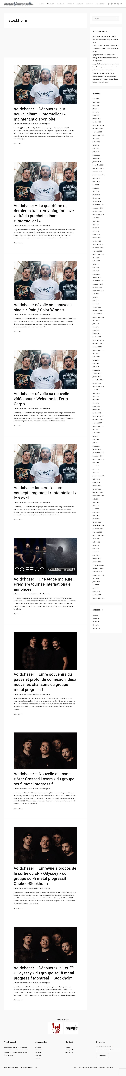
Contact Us (69, 1052)
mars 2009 (96, 482)
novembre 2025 (98, 129)
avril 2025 (96, 152)
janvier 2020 (97, 337)
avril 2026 (96, 112)
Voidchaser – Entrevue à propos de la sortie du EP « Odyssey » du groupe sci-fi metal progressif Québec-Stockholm (45, 876)
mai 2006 (96, 548)
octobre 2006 (97, 532)
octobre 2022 (97, 251)
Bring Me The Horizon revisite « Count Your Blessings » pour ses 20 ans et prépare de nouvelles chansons (106, 67)
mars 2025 (96, 155)
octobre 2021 (97, 287)
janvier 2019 (97, 377)
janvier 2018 (97, 413)
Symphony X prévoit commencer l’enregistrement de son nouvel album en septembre (105, 58)
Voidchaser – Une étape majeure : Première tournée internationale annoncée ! (44, 584)
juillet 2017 (96, 433)
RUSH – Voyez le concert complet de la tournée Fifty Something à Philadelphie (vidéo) (106, 48)
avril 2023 (96, 231)
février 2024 (97, 198)
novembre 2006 (98, 529)
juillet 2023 (96, 221)
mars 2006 (96, 555)
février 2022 (97, 277)
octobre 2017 (97, 423)
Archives (37, 1058)
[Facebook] (112, 4)
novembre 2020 (98, 310)
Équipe (67, 1047)
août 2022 (96, 257)
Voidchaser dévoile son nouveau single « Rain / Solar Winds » (43, 307)
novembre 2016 (98, 456)
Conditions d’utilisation (105, 1067)
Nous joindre (100, 4)
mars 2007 (96, 519)
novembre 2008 (98, 492)
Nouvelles (50, 4)
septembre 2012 (98, 476)
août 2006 (96, 539)
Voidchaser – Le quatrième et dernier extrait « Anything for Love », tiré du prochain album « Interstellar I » (44, 213)
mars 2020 (96, 330)
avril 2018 (96, 403)
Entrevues (70, 4)
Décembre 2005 (98, 565)
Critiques (80, 4)
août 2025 (96, 138)
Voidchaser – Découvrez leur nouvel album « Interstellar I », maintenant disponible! (40, 114)
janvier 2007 (97, 522)
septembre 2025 (98, 135)
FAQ (75, 1067)
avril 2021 (96, 304)
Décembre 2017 (98, 416)
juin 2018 (96, 396)
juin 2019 (96, 360)
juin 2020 (96, 324)
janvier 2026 (97, 122)
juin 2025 (96, 145)
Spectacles (60, 4)
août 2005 (96, 578)
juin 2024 (96, 185)
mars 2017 (96, 446)
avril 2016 (96, 466)
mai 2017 (96, 439)
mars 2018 (96, 406)
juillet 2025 (96, 142)
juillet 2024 (96, 181)
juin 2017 (96, 436)
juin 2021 (96, 297)
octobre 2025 (97, 132)
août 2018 (96, 390)
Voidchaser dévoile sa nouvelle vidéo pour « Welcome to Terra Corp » (41, 399)
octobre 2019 (97, 347)
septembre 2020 (98, 317)
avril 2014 (96, 469)
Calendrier (89, 4)
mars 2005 (96, 591)
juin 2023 (96, 224)
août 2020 (96, 320)
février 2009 (97, 486)
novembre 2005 (98, 568)
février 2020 (97, 333)
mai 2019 (96, 363)
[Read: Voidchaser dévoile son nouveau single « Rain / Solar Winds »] (45, 280)
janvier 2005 (97, 595)
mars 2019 (96, 370)
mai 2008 (96, 509)
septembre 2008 (98, 496)
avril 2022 (96, 271)
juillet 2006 (96, 542)
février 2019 (97, 373)
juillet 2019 (96, 357)
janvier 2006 (97, 562)
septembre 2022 (98, 254)
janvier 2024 (97, 201)
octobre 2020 (97, 314)
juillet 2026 (96, 102)
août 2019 (96, 353)
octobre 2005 (97, 572)
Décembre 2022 (98, 244)
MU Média (96, 622)
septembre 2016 (98, 459)
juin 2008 (96, 505)
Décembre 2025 (98, 125)
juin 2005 (96, 585)
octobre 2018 (97, 383)
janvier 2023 (97, 241)
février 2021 (97, 307)
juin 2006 (96, 545)
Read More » (18, 143)
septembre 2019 (98, 350)
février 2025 (97, 158)
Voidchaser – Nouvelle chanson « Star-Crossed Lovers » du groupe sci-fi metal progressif (44, 779)
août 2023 (96, 218)
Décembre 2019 (98, 340)
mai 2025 (96, 148)
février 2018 (97, 410)
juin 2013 (96, 472)
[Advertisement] (45, 43)
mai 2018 (96, 400)
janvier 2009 (97, 489)
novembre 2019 (98, 343)
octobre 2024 (97, 172)
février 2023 (97, 238)
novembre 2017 (98, 420)
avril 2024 (96, 191)
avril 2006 (96, 552)
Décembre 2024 (98, 165)
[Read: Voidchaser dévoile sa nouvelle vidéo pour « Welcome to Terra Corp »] (45, 369)
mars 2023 (96, 234)
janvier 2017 (97, 449)
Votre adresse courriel (104, 1046)
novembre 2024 (98, 168)
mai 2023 (96, 228)
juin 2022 (96, 264)
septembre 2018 (98, 386)
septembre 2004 (98, 598)
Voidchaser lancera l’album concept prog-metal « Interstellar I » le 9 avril (45, 493)
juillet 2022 (96, 261)
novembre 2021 (98, 284)
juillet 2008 (96, 502)
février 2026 (97, 119)
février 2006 (97, 558)
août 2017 (96, 429)
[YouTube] (121, 4)
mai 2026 (96, 109)
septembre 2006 (98, 535)
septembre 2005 (98, 575)
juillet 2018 (96, 393)
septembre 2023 (98, 214)
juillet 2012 (96, 479)
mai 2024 (96, 188)
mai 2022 (96, 267)
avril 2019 (96, 367)
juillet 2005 (96, 582)
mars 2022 (96, 274)
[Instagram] (118, 4)
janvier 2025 (97, 162)
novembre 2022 (98, 248)
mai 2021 (96, 300)
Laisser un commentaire (22, 124)
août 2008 (96, 499)
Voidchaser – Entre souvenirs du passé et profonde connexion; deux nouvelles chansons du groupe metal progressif (45, 682)
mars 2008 (96, 512)
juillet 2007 (96, 515)
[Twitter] (115, 4)
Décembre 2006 (98, 525)
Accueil (42, 4)
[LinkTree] (108, 4)
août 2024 (96, 178)
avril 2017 (96, 443)
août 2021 (96, 294)
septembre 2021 (98, 291)
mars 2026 (96, 115)
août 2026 (96, 99)
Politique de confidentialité (88, 1067)
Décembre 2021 (98, 281)
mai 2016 (96, 463)
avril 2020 (96, 327)
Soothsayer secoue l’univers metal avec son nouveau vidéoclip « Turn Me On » (105, 39)
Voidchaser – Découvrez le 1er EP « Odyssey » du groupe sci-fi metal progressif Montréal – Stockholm (44, 973)
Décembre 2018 (98, 380)
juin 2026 (96, 105)
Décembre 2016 (98, 453)
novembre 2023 (98, 208)
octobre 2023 (97, 211)
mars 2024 (96, 195)
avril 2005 (96, 588)
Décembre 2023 (98, 205)
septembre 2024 (98, 175)
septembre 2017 (98, 426)
